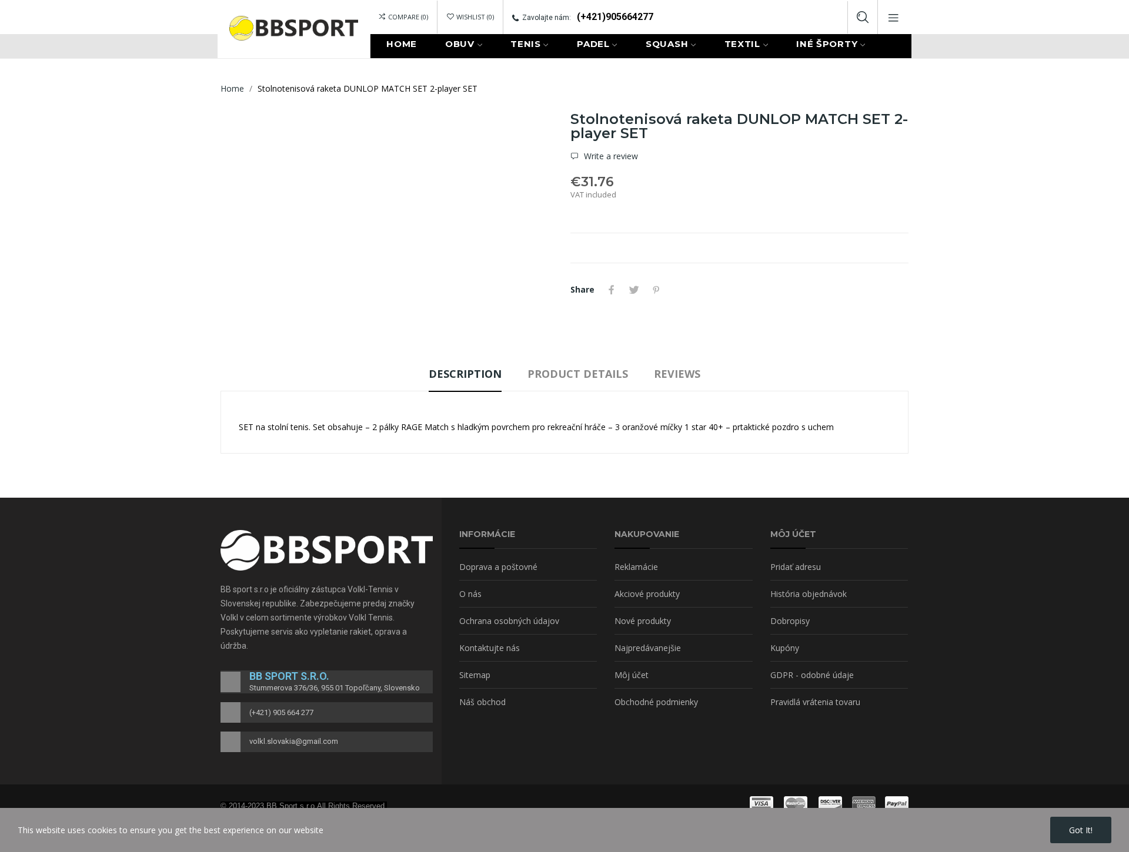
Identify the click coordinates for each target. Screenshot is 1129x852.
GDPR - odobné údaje (812, 674)
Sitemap (474, 674)
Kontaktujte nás (489, 647)
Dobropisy (790, 620)
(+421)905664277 (615, 16)
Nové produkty (642, 620)
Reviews (677, 374)
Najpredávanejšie (647, 647)
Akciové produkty (647, 593)
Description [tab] (465, 374)
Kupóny (784, 647)
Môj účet (631, 674)
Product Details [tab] (577, 374)
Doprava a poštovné (498, 566)
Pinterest (656, 289)
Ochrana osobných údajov (509, 620)
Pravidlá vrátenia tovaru (815, 701)
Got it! (1081, 830)
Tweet (634, 289)
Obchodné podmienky (656, 701)
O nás (470, 593)
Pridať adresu (795, 566)
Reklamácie (636, 566)
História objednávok (808, 593)
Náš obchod (482, 701)
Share (611, 289)
